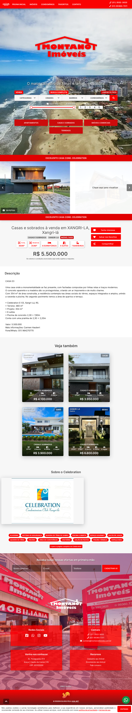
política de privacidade (88, 710)
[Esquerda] (2, 187)
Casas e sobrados (66, 123)
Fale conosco (95, 665)
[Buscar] (114, 98)
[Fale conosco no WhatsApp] (32, 635)
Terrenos (66, 130)
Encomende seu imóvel (95, 662)
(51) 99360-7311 (119, 6)
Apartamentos (31, 123)
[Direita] (129, 187)
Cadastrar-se (111, 568)
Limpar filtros (109, 92)
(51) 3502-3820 (119, 2)
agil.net (75, 701)
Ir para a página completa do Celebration (66, 546)
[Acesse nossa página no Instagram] (39, 635)
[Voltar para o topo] (6, 701)
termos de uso (104, 710)
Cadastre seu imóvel (95, 659)
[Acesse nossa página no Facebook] (26, 635)
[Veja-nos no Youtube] (45, 635)
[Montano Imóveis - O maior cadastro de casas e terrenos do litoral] (66, 47)
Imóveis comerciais (101, 123)
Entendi (124, 709)
